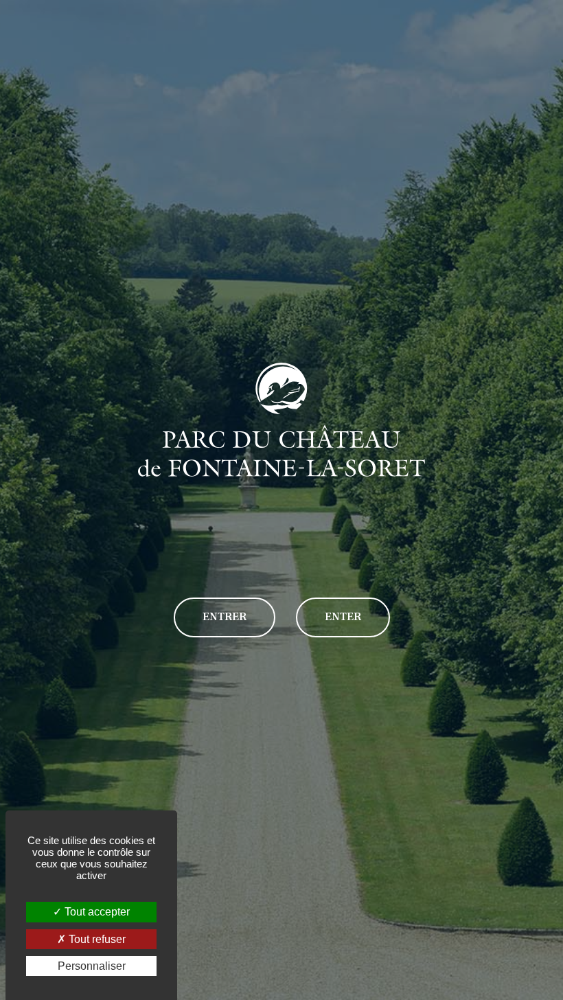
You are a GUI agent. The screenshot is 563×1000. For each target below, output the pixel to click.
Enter (343, 616)
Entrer (224, 616)
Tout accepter (96, 912)
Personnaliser (92, 966)
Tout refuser (96, 939)
